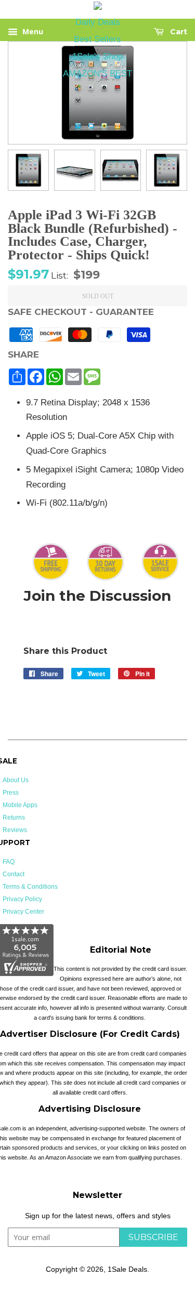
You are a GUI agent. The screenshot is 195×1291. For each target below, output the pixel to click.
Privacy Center (23, 911)
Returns (14, 817)
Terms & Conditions (30, 886)
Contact (13, 874)
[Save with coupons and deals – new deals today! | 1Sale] (98, 7)
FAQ (9, 861)
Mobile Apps (20, 805)
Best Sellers (97, 39)
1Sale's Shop (97, 56)
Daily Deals (97, 22)
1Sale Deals (127, 1269)
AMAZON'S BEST (97, 73)
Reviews (15, 830)
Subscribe (153, 1237)
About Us (16, 780)
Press (11, 792)
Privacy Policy (22, 899)
